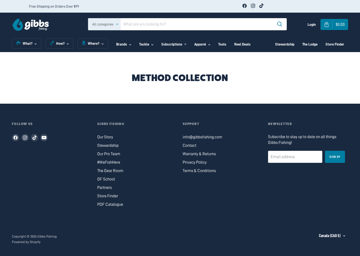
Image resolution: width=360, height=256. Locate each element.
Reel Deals (242, 44)
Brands (121, 44)
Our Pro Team (108, 154)
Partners (104, 187)
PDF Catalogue (110, 204)
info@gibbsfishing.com (202, 137)
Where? (93, 43)
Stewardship (284, 44)
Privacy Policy (195, 162)
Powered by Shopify (26, 242)
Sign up (334, 156)
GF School (106, 179)
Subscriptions (171, 44)
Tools (222, 44)
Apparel (200, 44)
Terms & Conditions (199, 171)
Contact (189, 145)
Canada (329, 236)
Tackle (144, 44)
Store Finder (334, 44)
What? (27, 43)
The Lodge (310, 44)
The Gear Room (110, 171)
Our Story (105, 137)
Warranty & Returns (199, 154)
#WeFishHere (108, 162)
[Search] (280, 24)
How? (60, 43)
